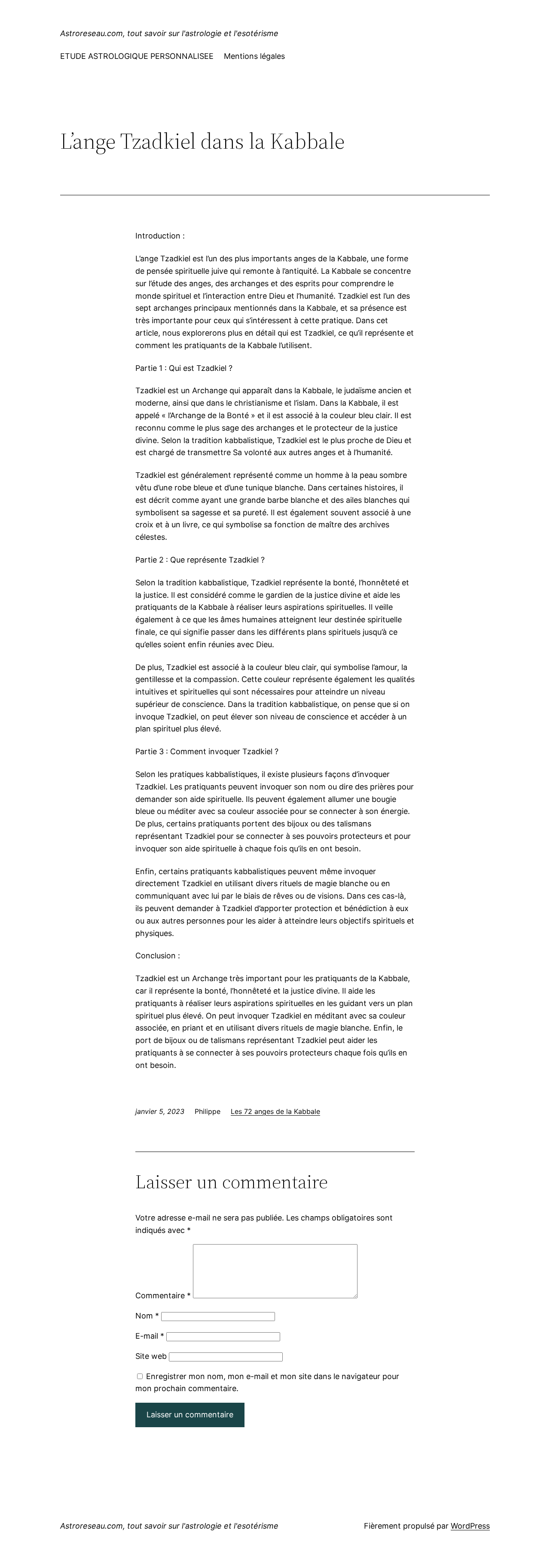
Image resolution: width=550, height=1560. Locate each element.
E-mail (149, 1335)
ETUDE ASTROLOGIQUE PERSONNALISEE (137, 56)
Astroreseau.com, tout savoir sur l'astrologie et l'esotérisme (169, 33)
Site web (151, 1356)
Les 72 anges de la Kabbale (275, 1111)
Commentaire (163, 1295)
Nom (147, 1315)
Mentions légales (254, 56)
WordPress (470, 1525)
